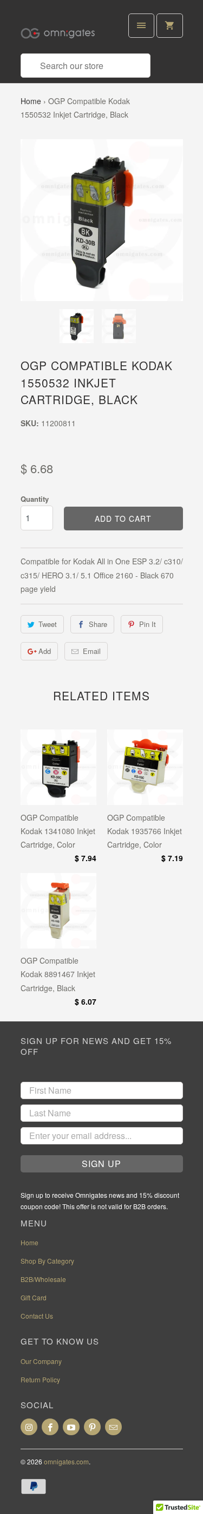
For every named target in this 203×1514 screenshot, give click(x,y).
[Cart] (169, 25)
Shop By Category (47, 1260)
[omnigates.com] (64, 30)
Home (31, 101)
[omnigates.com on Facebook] (50, 1426)
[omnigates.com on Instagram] (29, 1426)
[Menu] (141, 25)
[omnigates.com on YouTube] (71, 1426)
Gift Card (34, 1297)
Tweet (47, 624)
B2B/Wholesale (43, 1279)
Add (44, 651)
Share (98, 624)
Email (92, 651)
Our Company (41, 1361)
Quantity (35, 499)
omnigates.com (66, 1461)
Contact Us (37, 1315)
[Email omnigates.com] (113, 1426)
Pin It (147, 624)
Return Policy (40, 1379)
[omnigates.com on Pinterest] (92, 1426)
